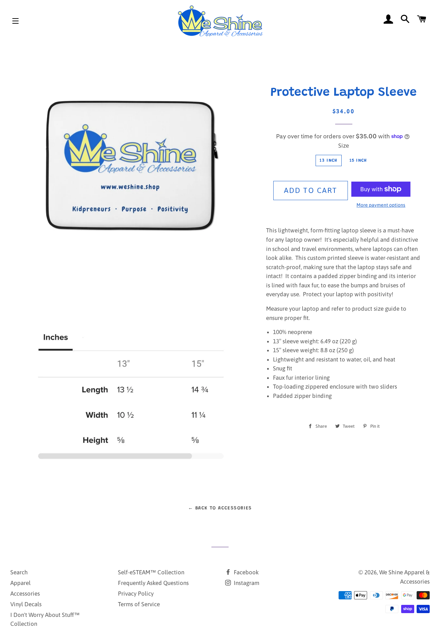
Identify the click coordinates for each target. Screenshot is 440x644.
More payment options (380, 205)
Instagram (245, 582)
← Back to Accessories (220, 508)
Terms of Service (139, 604)
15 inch (358, 160)
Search (19, 572)
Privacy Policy (136, 593)
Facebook (245, 572)
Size (343, 145)
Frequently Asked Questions (153, 582)
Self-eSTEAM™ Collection (151, 572)
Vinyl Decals (26, 604)
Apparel (20, 582)
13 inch (328, 160)
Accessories (25, 593)
